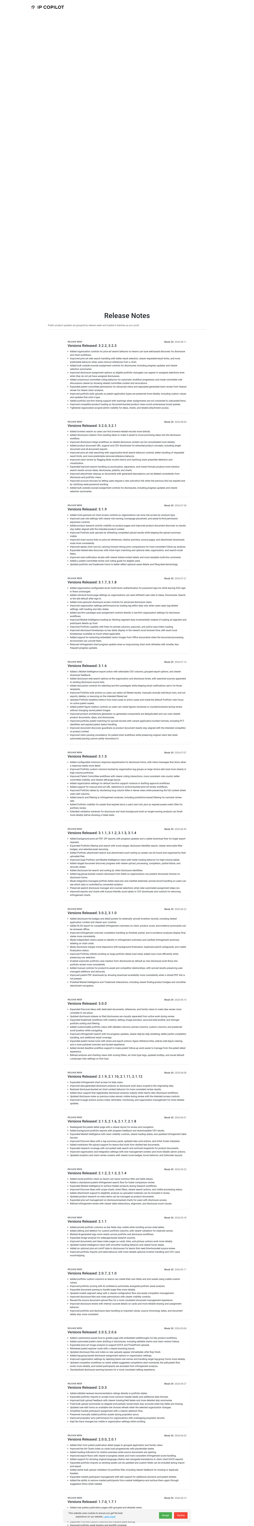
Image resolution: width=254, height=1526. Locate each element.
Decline (181, 1515)
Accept (165, 1515)
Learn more (109, 1516)
